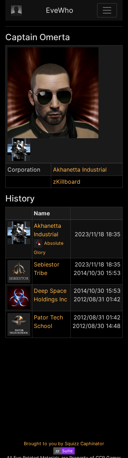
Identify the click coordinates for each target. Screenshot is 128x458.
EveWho (59, 10)
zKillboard (66, 181)
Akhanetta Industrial (80, 169)
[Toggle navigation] (107, 10)
